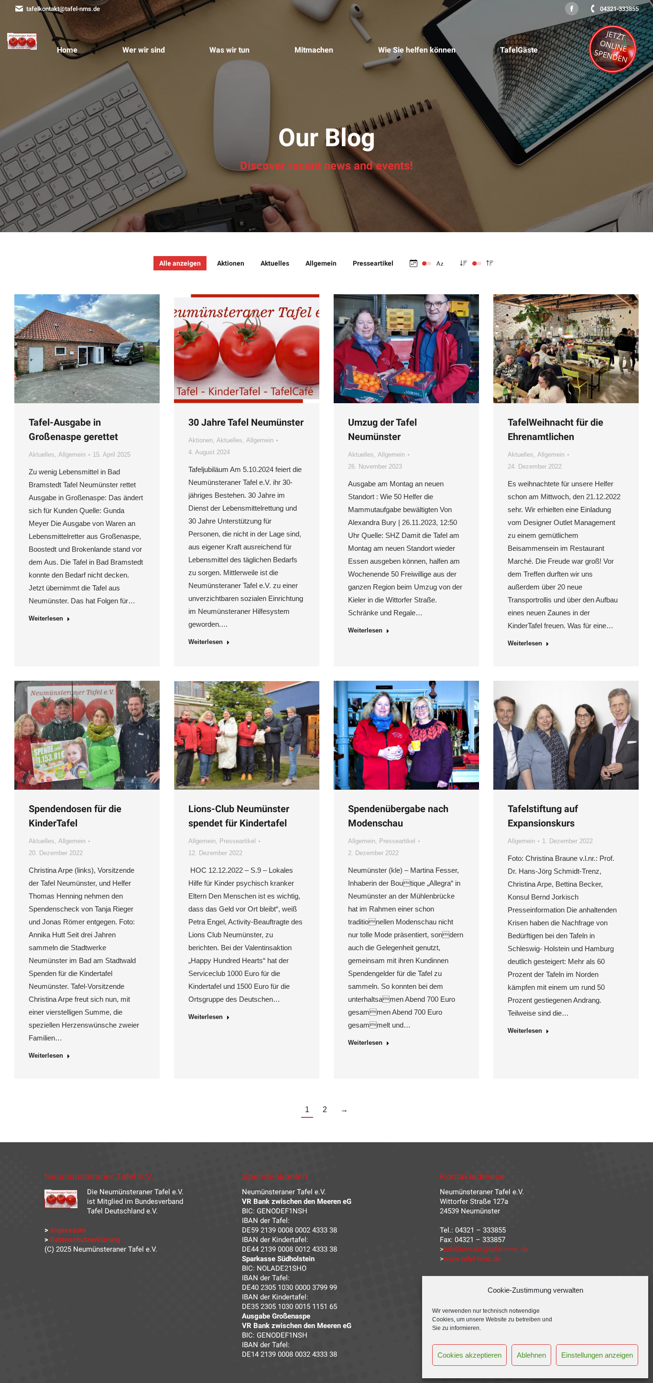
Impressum (68, 1230)
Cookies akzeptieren (469, 1355)
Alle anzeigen (180, 263)
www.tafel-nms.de (472, 1258)
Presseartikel (373, 263)
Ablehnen (531, 1355)
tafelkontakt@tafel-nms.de (63, 8)
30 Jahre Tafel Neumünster (246, 422)
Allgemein (321, 263)
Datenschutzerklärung (85, 1239)
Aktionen (230, 263)
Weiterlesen (46, 618)
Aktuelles (275, 263)
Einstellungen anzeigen (597, 1355)
